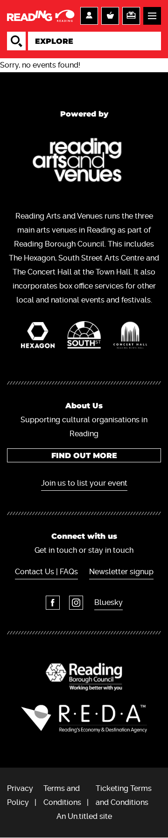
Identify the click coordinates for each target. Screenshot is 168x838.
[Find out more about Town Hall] (130, 337)
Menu (152, 16)
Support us (131, 16)
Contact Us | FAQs (46, 571)
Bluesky (108, 602)
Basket (110, 16)
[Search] (16, 41)
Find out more (84, 455)
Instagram (76, 603)
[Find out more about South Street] (84, 337)
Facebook (53, 603)
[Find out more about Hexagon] (38, 337)
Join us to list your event (84, 483)
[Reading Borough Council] (84, 677)
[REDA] (84, 719)
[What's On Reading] (41, 16)
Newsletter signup (121, 571)
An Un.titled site (84, 816)
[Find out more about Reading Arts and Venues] (84, 162)
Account (89, 16)
